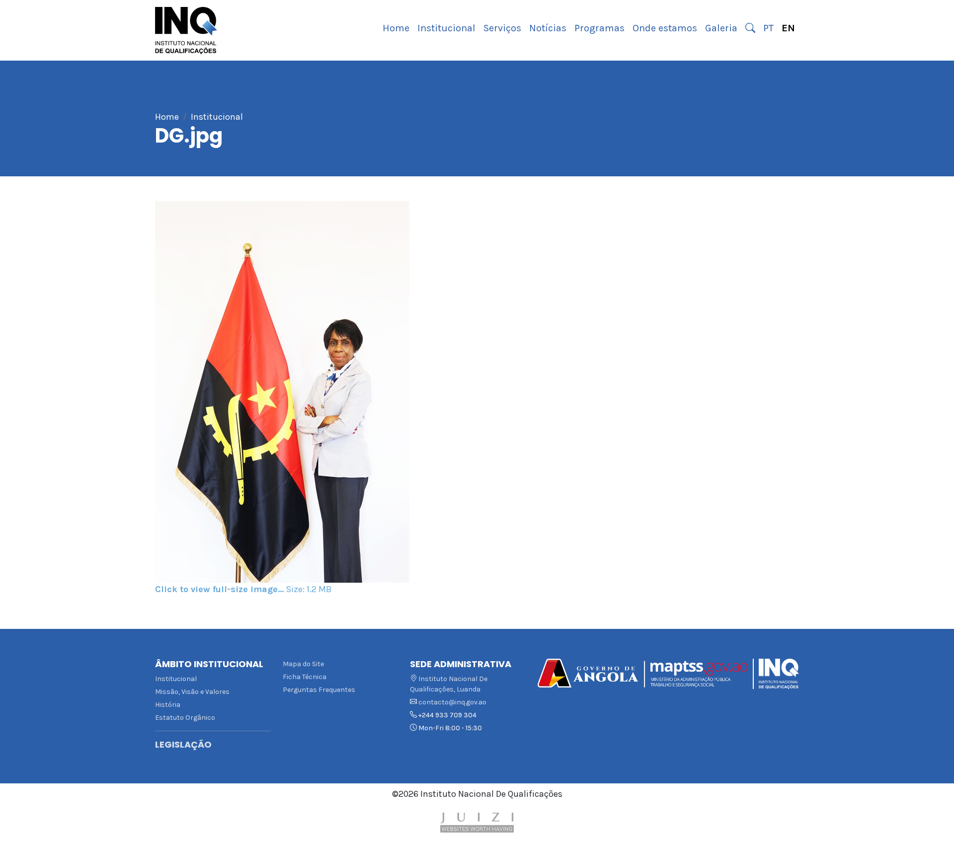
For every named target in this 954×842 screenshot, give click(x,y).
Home (396, 28)
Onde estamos (665, 28)
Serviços (502, 28)
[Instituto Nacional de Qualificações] (186, 30)
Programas (599, 28)
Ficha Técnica (304, 677)
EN (788, 28)
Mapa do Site (303, 664)
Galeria (721, 28)
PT (768, 28)
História (167, 704)
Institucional (446, 28)
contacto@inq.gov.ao (452, 702)
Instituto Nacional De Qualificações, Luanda (448, 684)
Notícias (547, 28)
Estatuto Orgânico (185, 717)
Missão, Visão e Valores (192, 692)
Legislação (183, 744)
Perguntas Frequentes (319, 690)
